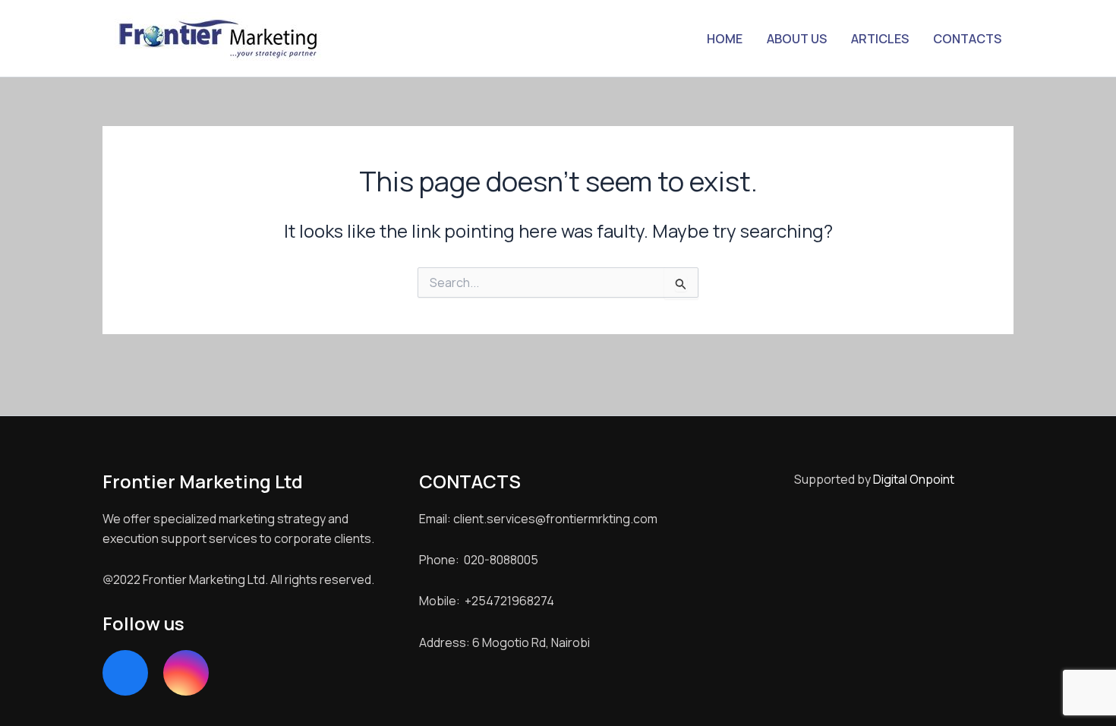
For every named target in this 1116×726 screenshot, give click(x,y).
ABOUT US (797, 38)
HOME (724, 38)
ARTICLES (880, 38)
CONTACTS (967, 38)
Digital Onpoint (913, 479)
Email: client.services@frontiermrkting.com (538, 518)
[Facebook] (125, 673)
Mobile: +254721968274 (486, 600)
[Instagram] (186, 673)
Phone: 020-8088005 (478, 559)
